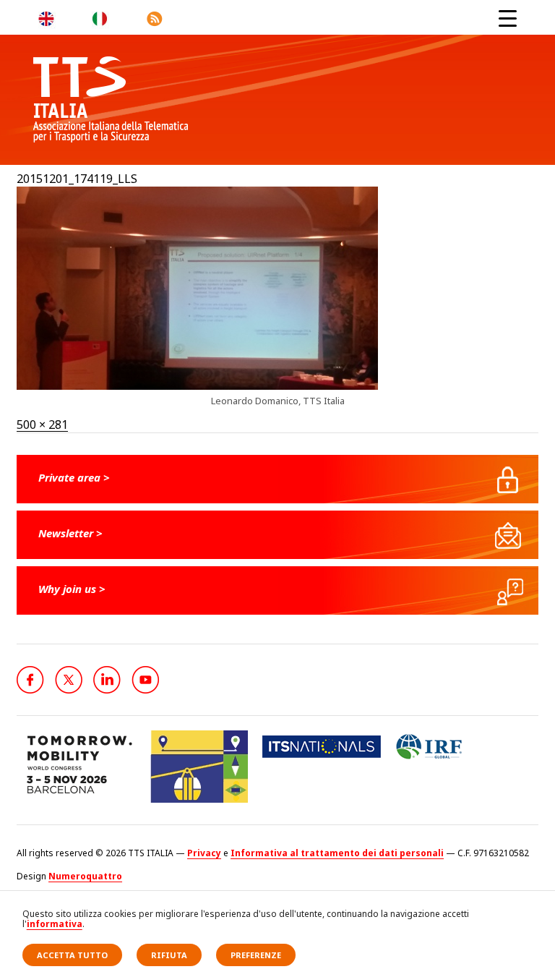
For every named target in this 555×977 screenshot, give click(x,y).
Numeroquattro (85, 876)
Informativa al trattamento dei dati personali (337, 853)
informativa (54, 924)
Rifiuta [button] (169, 955)
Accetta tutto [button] (72, 955)
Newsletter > (70, 533)
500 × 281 (42, 424)
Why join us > (72, 588)
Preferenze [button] (256, 955)
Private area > (74, 477)
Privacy (204, 853)
